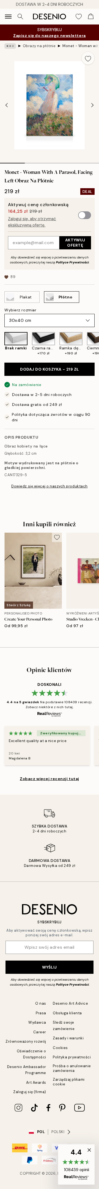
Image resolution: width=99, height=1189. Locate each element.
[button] (76, 1164)
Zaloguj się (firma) (29, 1092)
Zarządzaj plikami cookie (69, 1081)
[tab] (12, 161)
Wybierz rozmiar (20, 310)
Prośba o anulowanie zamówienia (72, 1068)
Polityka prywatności (72, 1057)
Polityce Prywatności (72, 262)
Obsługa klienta (67, 1013)
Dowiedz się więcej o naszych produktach (49, 486)
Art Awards (36, 1082)
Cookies (60, 1047)
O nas (40, 1003)
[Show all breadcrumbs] (10, 46)
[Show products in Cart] (91, 16)
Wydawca (37, 1022)
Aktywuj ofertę (75, 243)
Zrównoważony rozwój (26, 1041)
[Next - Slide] (92, 105)
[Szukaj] (20, 16)
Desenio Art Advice (70, 1003)
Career (39, 1032)
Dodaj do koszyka (49, 369)
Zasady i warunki (68, 1038)
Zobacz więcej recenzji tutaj (49, 778)
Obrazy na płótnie (39, 46)
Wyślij (49, 967)
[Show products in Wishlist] (79, 16)
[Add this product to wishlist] (88, 58)
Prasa (41, 1013)
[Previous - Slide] (6, 105)
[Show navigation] (8, 16)
